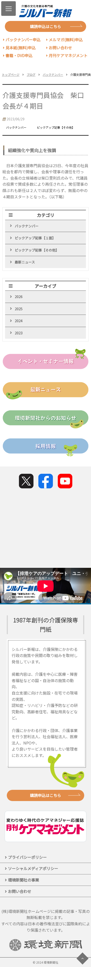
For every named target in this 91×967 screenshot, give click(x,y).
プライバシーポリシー (27, 857)
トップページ (10, 74)
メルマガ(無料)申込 (66, 39)
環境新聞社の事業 (23, 880)
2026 (19, 296)
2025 (19, 308)
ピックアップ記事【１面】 (35, 237)
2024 (19, 320)
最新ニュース (25, 262)
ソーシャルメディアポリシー (33, 868)
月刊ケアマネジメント (68, 55)
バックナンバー (53, 74)
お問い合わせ (60, 47)
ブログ (31, 74)
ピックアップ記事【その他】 (37, 250)
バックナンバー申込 (23, 39)
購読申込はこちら (45, 26)
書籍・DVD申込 (19, 55)
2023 (19, 332)
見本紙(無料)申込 (21, 47)
